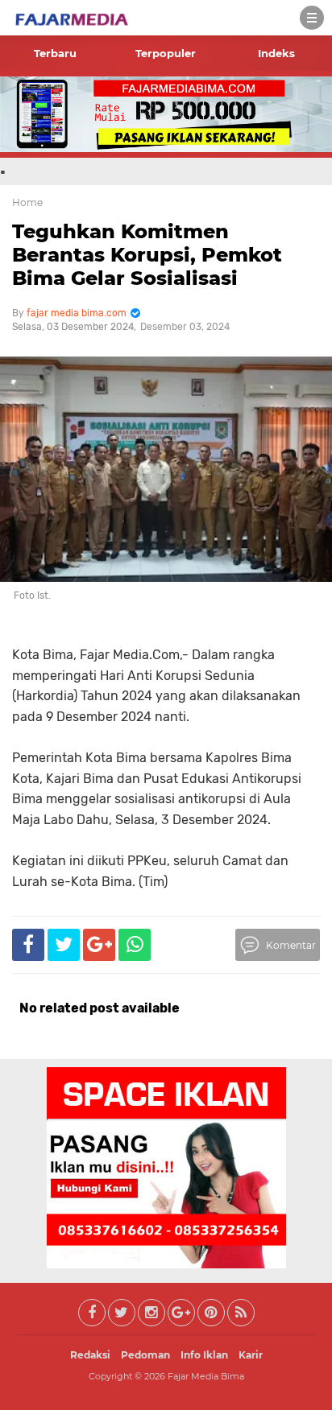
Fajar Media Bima (206, 1376)
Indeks (276, 53)
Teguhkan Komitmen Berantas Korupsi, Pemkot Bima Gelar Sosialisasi (147, 255)
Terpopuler (165, 53)
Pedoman (145, 1355)
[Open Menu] (312, 18)
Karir (251, 1355)
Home (27, 202)
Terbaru (55, 53)
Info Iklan (204, 1355)
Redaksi (90, 1355)
